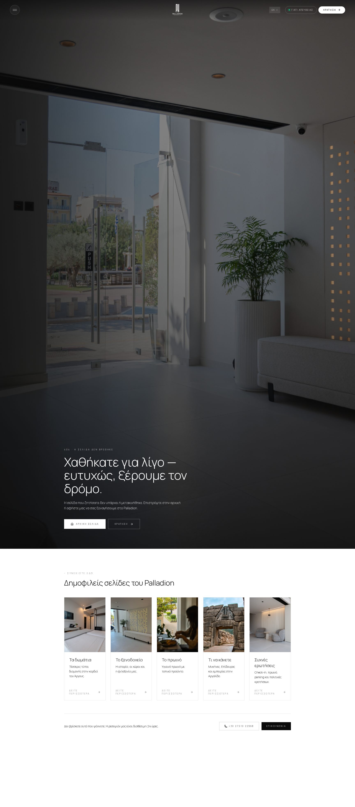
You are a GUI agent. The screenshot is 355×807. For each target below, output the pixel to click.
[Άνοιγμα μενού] (15, 10)
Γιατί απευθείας (302, 9)
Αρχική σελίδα (87, 523)
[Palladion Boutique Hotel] (177, 10)
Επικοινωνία (276, 726)
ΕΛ (273, 9)
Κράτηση (329, 9)
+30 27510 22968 (241, 726)
